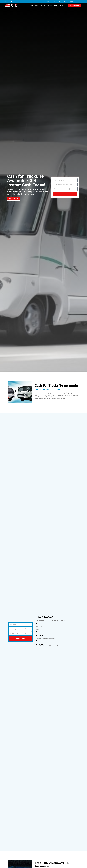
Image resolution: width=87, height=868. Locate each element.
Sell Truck (42, 5)
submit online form (61, 628)
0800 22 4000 (40, 628)
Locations (49, 5)
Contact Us (62, 5)
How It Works (34, 5)
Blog (55, 5)
